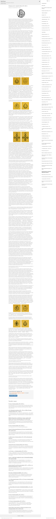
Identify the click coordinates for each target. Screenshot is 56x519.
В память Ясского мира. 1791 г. (46, 95)
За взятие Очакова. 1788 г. (45, 82)
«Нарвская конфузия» (44, 12)
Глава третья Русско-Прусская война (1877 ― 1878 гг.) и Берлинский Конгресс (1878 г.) (21, 465)
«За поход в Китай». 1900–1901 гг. (46, 178)
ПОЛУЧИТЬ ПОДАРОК (13, 395)
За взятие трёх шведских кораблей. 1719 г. (47, 38)
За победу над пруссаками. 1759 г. (46, 49)
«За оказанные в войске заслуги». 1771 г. (47, 68)
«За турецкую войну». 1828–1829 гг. (46, 148)
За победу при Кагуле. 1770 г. (45, 62)
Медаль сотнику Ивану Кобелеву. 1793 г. (47, 99)
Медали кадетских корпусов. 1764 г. (46, 55)
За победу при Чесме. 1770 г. (45, 64)
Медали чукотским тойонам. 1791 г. (46, 97)
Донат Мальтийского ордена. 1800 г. (46, 109)
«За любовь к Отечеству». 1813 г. (46, 126)
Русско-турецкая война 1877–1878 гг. (16, 425)
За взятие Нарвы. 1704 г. (45, 21)
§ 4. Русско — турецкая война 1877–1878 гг (18, 451)
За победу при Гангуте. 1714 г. (46, 36)
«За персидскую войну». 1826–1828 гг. (47, 146)
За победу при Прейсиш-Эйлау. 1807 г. (47, 117)
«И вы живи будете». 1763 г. (45, 53)
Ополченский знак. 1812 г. (45, 124)
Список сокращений (44, 187)
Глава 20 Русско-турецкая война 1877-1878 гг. (18, 444)
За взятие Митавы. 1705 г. (45, 23)
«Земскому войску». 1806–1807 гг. (46, 115)
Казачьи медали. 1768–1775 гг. (46, 70)
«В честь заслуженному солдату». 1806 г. (47, 113)
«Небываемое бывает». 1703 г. (46, 19)
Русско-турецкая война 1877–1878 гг (16, 494)
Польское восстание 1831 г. (45, 150)
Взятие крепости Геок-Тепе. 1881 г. (46, 174)
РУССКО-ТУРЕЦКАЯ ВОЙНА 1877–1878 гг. (18, 472)
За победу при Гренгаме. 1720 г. (46, 40)
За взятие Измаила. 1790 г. (45, 93)
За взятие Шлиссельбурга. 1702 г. (46, 17)
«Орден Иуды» (44, 32)
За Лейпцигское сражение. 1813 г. (46, 135)
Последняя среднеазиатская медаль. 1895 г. (47, 176)
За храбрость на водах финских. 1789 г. (47, 84)
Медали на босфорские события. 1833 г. (47, 152)
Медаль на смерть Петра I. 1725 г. (46, 47)
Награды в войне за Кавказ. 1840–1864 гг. (47, 163)
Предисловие (43, 5)
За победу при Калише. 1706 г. (46, 25)
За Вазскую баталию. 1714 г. (45, 34)
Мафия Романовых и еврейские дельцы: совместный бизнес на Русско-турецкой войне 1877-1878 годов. (20, 418)
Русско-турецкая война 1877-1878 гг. (16, 403)
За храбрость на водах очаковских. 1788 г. (47, 80)
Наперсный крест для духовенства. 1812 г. (47, 131)
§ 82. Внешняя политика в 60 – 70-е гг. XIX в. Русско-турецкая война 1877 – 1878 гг (20, 411)
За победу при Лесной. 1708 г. (46, 27)
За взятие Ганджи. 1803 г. (45, 111)
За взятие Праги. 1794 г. (45, 101)
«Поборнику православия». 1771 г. (46, 66)
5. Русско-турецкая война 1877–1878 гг (17, 501)
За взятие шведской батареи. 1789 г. (46, 86)
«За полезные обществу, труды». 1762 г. (47, 51)
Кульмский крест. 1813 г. (45, 133)
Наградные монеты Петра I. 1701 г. (46, 10)
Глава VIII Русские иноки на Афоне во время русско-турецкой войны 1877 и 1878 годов (20, 508)
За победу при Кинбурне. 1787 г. (46, 78)
